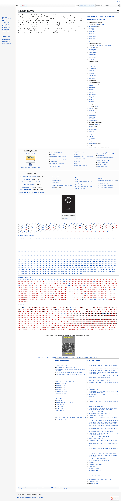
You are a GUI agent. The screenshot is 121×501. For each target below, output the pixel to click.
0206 (95, 291)
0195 (55, 291)
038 (25, 281)
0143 (62, 287)
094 (94, 283)
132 (75, 231)
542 (76, 325)
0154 (102, 287)
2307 (88, 329)
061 (94, 281)
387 (19, 259)
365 (52, 258)
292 (31, 254)
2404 (99, 329)
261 (37, 251)
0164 (41, 289)
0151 (91, 287)
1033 (106, 325)
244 (85, 250)
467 (61, 263)
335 (61, 255)
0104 (26, 285)
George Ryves (92, 147)
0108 (41, 285)
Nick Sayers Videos (78, 152)
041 (34, 281)
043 (40, 281)
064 (103, 281)
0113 (58, 285)
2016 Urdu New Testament (28, 184)
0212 (19, 293)
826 (61, 267)
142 (76, 244)
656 (19, 267)
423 (28, 261)
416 (106, 259)
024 (82, 279)
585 (100, 265)
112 (94, 229)
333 (55, 255)
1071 (94, 267)
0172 (70, 289)
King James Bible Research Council (105, 153)
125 (48, 231)
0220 (48, 293)
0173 (73, 289)
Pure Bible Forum (101, 164)
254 (115, 250)
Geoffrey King (92, 38)
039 (28, 281)
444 (91, 261)
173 (70, 246)
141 (73, 244)
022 (76, 279)
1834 (37, 269)
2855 (37, 273)
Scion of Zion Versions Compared (104, 157)
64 (26, 227)
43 (56, 225)
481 (103, 263)
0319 (110, 299)
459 (37, 263)
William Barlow (92, 108)
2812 (99, 271)
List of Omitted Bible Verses (81, 184)
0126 (105, 285)
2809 (88, 271)
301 (58, 254)
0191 (41, 291)
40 (46, 225)
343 (85, 255)
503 (70, 265)
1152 (101, 267)
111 (90, 229)
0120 (83, 285)
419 (115, 259)
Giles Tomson (92, 92)
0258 (84, 295)
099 (109, 283)
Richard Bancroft (92, 143)
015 (55, 279)
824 (55, 267)
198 (46, 248)
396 (46, 259)
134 (83, 231)
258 (28, 251)
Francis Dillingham (92, 52)
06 (30, 279)
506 (79, 265)
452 (115, 261)
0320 (113, 299)
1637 (59, 327)
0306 (62, 299)
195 (37, 248)
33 (22, 225)
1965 (95, 327)
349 (103, 255)
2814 (106, 271)
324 (28, 255)
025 (85, 279)
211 (85, 248)
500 (61, 265)
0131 (22, 287)
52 (86, 225)
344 (88, 255)
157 (22, 246)
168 (55, 246)
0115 (65, 285)
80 (80, 227)
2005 (106, 327)
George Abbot (92, 89)
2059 (48, 269)
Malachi (100, 63)
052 (67, 281)
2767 (51, 271)
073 (31, 283)
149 (97, 244)
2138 (113, 327)
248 (97, 250)
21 (81, 223)
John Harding (91, 65)
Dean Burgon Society (55, 158)
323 (25, 255)
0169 (59, 289)
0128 (112, 285)
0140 (51, 287)
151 (103, 244)
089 (79, 283)
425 (34, 261)
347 (97, 255)
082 (58, 283)
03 (23, 279)
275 (79, 251)
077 (43, 283)
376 (85, 258)
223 (22, 250)
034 (112, 279)
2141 (26, 329)
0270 (30, 297)
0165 (44, 289)
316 (103, 254)
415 (103, 259)
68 (39, 227)
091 (85, 283)
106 (70, 229)
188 (115, 246)
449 (106, 261)
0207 (99, 291)
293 (34, 254)
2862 (62, 273)
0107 (37, 285)
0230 (84, 293)
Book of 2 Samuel (92, 394)
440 (79, 261)
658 (25, 267)
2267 (80, 329)
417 (109, 259)
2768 (55, 271)
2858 (48, 273)
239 (70, 250)
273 (73, 251)
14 (57, 223)
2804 (70, 271)
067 (112, 281)
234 (55, 250)
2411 (110, 329)
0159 (22, 289)
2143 (33, 329)
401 (61, 259)
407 (79, 259)
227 (34, 250)
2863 (66, 273)
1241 (105, 267)
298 (49, 254)
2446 (91, 269)
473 (79, 263)
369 (64, 258)
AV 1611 (76, 167)
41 (49, 225)
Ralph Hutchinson (92, 115)
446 (97, 261)
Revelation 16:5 (55, 176)
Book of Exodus (92, 368)
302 (61, 254)
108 (78, 229)
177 (82, 246)
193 (31, 248)
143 (79, 244)
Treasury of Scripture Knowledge (57, 159)
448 (103, 261)
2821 (33, 273)
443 (88, 261)
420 (19, 261)
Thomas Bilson (92, 112)
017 (61, 279)
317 (106, 254)
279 (91, 251)
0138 (44, 287)
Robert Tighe (91, 35)
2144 (37, 329)
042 (37, 281)
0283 (77, 297)
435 (64, 261)
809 (100, 325)
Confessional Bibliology (102, 152)
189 (19, 248)
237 (64, 250)
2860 (55, 273)
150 (100, 244)
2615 (22, 271)
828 (67, 267)
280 (94, 251)
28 (104, 223)
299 (52, 254)
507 (82, 265)
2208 (48, 329)
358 (31, 258)
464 (52, 263)
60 (113, 225)
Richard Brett (91, 73)
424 (31, 261)
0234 (95, 293)
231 (46, 250)
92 (19, 229)
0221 (51, 293)
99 (43, 229)
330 (46, 255)
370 (67, 258)
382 (103, 258)
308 (79, 254)
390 (28, 259)
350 (106, 255)
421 (22, 261)
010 (40, 279)
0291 (106, 297)
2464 (99, 269)
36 (32, 225)
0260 (91, 295)
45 (63, 225)
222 (19, 250)
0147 (77, 287)
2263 (66, 329)
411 (91, 259)
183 (100, 246)
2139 (19, 329)
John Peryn (91, 96)
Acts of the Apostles (103, 84)
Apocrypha (97, 124)
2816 (113, 271)
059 (88, 281)
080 (52, 283)
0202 (81, 291)
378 (91, 258)
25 (94, 223)
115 (106, 229)
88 (107, 227)
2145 (41, 329)
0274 (44, 297)
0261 (95, 295)
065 (106, 281)
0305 (59, 299)
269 (61, 251)
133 (79, 231)
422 (25, 261)
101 (51, 229)
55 (96, 225)
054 (73, 281)
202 (58, 248)
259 (31, 251)
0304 (55, 299)
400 (58, 259)
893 (88, 267)
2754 (33, 271)
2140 (22, 329)
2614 (19, 271)
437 (70, 261)
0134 (30, 287)
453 (19, 263)
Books (53, 187)
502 (67, 265)
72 (53, 227)
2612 (110, 269)
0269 (26, 297)
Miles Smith (91, 71)
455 (25, 263)
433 (58, 261)
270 (64, 251)
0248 (48, 295)
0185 (19, 291)
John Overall (91, 28)
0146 (73, 287)
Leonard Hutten (92, 103)
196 (40, 248)
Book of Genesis (92, 363)
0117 (73, 285)
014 (52, 279)
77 (70, 227)
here (66, 218)
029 (97, 279)
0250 (55, 295)
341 (79, 255)
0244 (33, 295)
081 (55, 283)
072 (28, 283)
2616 (26, 271)
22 (84, 223)
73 (56, 227)
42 (53, 225)
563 (88, 325)
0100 (112, 283)
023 (79, 279)
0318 (106, 299)
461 (43, 263)
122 (36, 231)
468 (64, 263)
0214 (26, 293)
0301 (44, 299)
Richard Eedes (92, 91)
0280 (66, 297)
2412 (113, 329)
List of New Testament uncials (25, 277)
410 (88, 259)
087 (73, 283)
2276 (84, 329)
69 (43, 227)
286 (112, 251)
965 (103, 325)
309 (82, 254)
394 (40, 259)
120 (28, 231)
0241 (22, 295)
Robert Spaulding (92, 57)
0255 (73, 295)
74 (59, 227)
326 (34, 255)
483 (109, 263)
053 (70, 281)
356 (25, 258)
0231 (88, 293)
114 (102, 229)
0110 (48, 285)
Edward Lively (92, 47)
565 (91, 265)
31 (114, 223)
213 (91, 248)
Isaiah (96, 63)
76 (66, 227)
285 (109, 251)
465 (55, 263)
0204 (88, 291)
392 (34, 259)
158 (25, 246)
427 (40, 261)
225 (28, 250)
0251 (59, 295)
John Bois (91, 134)
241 (76, 250)
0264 (106, 295)
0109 (44, 285)
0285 (84, 297)
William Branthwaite (93, 127)
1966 (99, 327)
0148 (81, 287)
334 (58, 255)
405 (73, 259)
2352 (95, 329)
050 (61, 281)
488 (25, 265)
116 (110, 229)
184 (103, 246)
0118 (76, 285)
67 (36, 227)
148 (94, 244)
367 (58, 258)
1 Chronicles (98, 45)
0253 (66, 295)
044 (43, 281)
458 (34, 263)
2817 (19, 273)
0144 (66, 287)
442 (85, 261)
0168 (55, 289)
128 (59, 231)
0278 (59, 297)
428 (43, 261)
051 (64, 281)
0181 (102, 289)
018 (64, 279)
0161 (30, 289)
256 (22, 251)
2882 (73, 273)
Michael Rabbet (92, 118)
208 (76, 248)
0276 (51, 297)
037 (22, 281)
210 (82, 248)
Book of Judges (92, 385)
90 (113, 227)
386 (115, 258)
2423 (73, 269)
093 (91, 283)
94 (26, 229)
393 (37, 259)
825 (58, 267)
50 (80, 225)
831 (76, 267)
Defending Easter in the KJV (80, 165)
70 (46, 227)
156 (19, 246)
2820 (30, 273)
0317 (102, 299)
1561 (26, 327)
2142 (30, 329)
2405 (102, 329)
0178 (91, 289)
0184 (113, 289)
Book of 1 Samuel (92, 391)
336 (64, 255)
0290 (102, 297)
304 (67, 254)
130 (67, 231)
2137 (110, 327)
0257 (81, 295)
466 (58, 263)
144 (82, 244)
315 (100, 254)
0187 (26, 291)
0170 (62, 289)
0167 (51, 289)
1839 (91, 327)
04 (25, 279)
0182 (106, 289)
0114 (62, 285)
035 (115, 279)
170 (61, 246)
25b (73, 307)
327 (37, 255)
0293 (113, 297)
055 (76, 281)
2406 (106, 329)
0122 (90, 285)
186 (109, 246)
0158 (19, 289)
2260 (59, 329)
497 (52, 265)
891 (82, 267)
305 (70, 254)
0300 (41, 299)
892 (85, 267)
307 (76, 254)
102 (55, 229)
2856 (41, 273)
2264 (70, 329)
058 (85, 281)
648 (94, 325)
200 (52, 248)
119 (24, 231)
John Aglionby (92, 101)
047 (52, 281)
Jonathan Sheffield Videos (103, 162)
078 (46, 283)
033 (109, 279)
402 (64, 259)
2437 (81, 269)
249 (100, 250)
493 (40, 265)
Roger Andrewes (92, 54)
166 (49, 246)
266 (52, 251)
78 (73, 227)
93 (22, 229)
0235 (99, 293)
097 (103, 283)
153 (109, 244)
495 (46, 265)
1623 (55, 327)
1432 (19, 269)
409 (85, 259)
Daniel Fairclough (92, 75)
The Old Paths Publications (56, 150)
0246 (41, 295)
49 (76, 225)
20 (77, 223)
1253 (108, 267)
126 (52, 231)
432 (55, 261)
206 (70, 248)
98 (39, 229)
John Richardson (92, 49)
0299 (37, 299)
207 (73, 248)
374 (79, 258)
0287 (91, 297)
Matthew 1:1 (77, 177)
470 (70, 263)
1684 (73, 327)
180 (91, 246)
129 (63, 231)
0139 (48, 287)
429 (46, 261)
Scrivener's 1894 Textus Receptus (31, 182)
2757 (44, 271)
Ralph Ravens (92, 97)
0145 (70, 287)
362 (43, 258)
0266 (113, 295)
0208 (102, 291)
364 (49, 258)
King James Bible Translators (56, 163)
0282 (73, 297)
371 (70, 258)
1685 (77, 327)
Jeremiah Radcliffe (93, 129)
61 (117, 225)
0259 (88, 295)
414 (100, 259)
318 (109, 254)
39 (43, 225)
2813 (102, 271)
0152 (95, 287)
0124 (98, 285)
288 (19, 254)
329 (43, 255)
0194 (51, 291)
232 (49, 250)
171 (64, 246)
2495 (106, 269)
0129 (116, 285)
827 (64, 267)
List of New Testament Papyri (25, 221)
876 (79, 267)
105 (66, 229)
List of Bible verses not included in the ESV (84, 186)
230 (43, 250)
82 (86, 227)
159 (28, 246)
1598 (33, 327)
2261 (62, 329)
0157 (113, 287)
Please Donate (30, 153)
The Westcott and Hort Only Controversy (84, 181)
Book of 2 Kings (92, 401)
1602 (41, 327)
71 (49, 227)
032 (106, 279)
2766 (48, 271)
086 (70, 283)
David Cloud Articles (101, 166)
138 (99, 231)
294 (37, 254)
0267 (19, 297)
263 (43, 251)
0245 (37, 295)
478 (94, 263)
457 (31, 263)
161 (34, 246)
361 (40, 258)
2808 (84, 271)
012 (46, 279)
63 (22, 227)
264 (46, 251)
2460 (95, 269)
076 (40, 283)
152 (106, 244)
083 (61, 283)
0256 (77, 295)
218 (106, 248)
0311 (81, 299)
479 (97, 263)
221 (115, 248)
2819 (26, 273)
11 (47, 223)
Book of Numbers (92, 375)
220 (112, 248)
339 (73, 255)
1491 (19, 327)
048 (55, 281)
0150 (88, 287)
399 (55, 259)
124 (44, 231)
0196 (59, 291)
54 (93, 225)
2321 (91, 329)
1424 (116, 267)
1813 (33, 269)
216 (100, 248)
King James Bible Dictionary (56, 165)
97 (36, 229)
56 (100, 225)
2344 (70, 269)
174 (73, 246)
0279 (62, 297)
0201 (77, 291)
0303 (51, 299)
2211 (55, 329)
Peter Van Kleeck (54, 166)
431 (52, 261)
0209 (106, 291)
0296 (26, 299)
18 (71, 223)
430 (49, 261)
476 (88, 263)
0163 (37, 289)
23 (87, 223)
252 (109, 250)
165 (46, 246)
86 (100, 227)
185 (106, 246)
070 (22, 283)
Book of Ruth (91, 389)
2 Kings (102, 24)
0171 (66, 289)
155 (115, 244)
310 (85, 254)
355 (22, 258)
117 (114, 229)
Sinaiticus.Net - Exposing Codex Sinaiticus (83, 156)
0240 (19, 295)
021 (73, 279)
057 (82, 281)
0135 (33, 287)
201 (55, 248)
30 (111, 223)
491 (34, 265)
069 (19, 283)
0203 (84, 291)
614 (103, 265)
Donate (27, 161)
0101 (116, 283)
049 (58, 281)
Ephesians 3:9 (101, 178)
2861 (59, 273)
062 (97, 281)
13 (54, 223)
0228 (77, 293)
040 (31, 281)
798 (49, 267)
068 (115, 281)
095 (97, 283)
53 (90, 225)
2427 (77, 269)
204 (64, 248)
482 (106, 263)
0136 (37, 287)
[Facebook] (30, 164)
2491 (102, 269)
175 (76, 246)
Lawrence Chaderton (93, 50)
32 (19, 225)
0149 (84, 287)
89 (110, 227)
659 (28, 267)
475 (85, 263)
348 (100, 255)
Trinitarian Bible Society (79, 158)
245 (88, 250)
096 (100, 283)
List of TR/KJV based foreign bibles (105, 183)
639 (106, 265)
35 (29, 225)
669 (37, 267)
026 (88, 279)
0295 (22, 299)
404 (70, 259)
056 (79, 281)
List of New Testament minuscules (105, 185)
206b (77, 317)
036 (19, 281)
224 (25, 250)
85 (96, 227)
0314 (91, 299)
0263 (102, 295)
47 (70, 225)
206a (73, 317)
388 (22, 259)
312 (91, 254)
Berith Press (76, 151)
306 (73, 254)
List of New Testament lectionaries (105, 187)
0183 (110, 289)
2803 (66, 271)
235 (58, 250)
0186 (22, 291)
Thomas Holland (92, 68)
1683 (70, 327)
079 (49, 283)
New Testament (33, 176)
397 (49, 259)
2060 (51, 269)
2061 (55, 269)
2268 (66, 269)
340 (76, 255)
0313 (88, 299)
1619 (51, 327)
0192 (44, 291)
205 (67, 248)
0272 (37, 297)
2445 (88, 269)
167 (52, 246)
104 (63, 229)
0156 (110, 287)
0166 (48, 289)
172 (67, 246)
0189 (33, 291)
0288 (95, 297)
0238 (110, 293)
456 (28, 263)
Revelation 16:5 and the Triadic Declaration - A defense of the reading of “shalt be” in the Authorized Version (68, 357)
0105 (30, 285)
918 (91, 267)
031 (103, 279)
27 (101, 223)
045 (46, 281)
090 (82, 283)
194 (34, 248)
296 (43, 254)
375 (82, 258)
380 (97, 258)
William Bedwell (92, 41)
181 (94, 246)
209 (79, 248)
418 (112, 259)
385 (112, 258)
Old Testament (24, 176)
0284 (81, 297)
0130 (19, 287)
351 (109, 255)
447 (100, 261)
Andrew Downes (92, 133)
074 (34, 283)
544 (88, 265)
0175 (81, 289)
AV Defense (76, 161)
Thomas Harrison (92, 56)
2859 (51, 273)
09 (37, 279)
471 (73, 263)
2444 (84, 269)
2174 (62, 269)
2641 (30, 271)
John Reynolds (92, 66)
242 (79, 250)
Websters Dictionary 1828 (79, 159)
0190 (37, 291)
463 (49, 263)
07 (32, 279)
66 (32, 227)
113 (98, 229)
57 (103, 225)
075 (37, 283)
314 (97, 254)
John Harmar (91, 99)
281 (97, 251)
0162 (33, 289)
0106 (33, 285)
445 (94, 261)
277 (85, 251)
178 (85, 246)
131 (71, 231)
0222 (55, 293)
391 (31, 259)
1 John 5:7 (54, 178)
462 (46, 263)
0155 (106, 287)
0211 (113, 291)
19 (74, 223)
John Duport (91, 126)
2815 (110, 271)
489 (28, 265)
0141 (55, 287)
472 (76, 263)
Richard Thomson (92, 40)
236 (61, 250)
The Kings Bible (53, 161)
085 (67, 283)
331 (49, 255)
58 (107, 225)
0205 (91, 291)
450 (109, 261)
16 (64, 223)
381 (100, 258)
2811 (95, 271)
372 (73, 258)
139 (103, 231)
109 (82, 229)
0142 (59, 287)
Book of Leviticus (92, 372)
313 (94, 254)
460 (40, 263)
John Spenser (92, 110)
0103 (22, 285)
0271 (33, 297)
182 (97, 246)
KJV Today (52, 154)
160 (31, 246)
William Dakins (92, 117)
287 (115, 251)
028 (94, 279)
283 (103, 251)
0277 (55, 297)
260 (34, 251)
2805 (73, 271)
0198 (66, 291)
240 (73, 250)
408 (82, 259)
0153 (99, 287)
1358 (110, 325)
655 (115, 265)
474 (82, 263)
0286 (88, 297)
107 (74, 229)
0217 (37, 293)
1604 (44, 327)
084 (64, 283)
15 (61, 223)
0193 (48, 291)
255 (19, 251)
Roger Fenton (92, 113)
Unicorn (76, 179)
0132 (26, 287)
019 (67, 279)
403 (67, 259)
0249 (51, 295)
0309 (73, 299)
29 (108, 223)
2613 (113, 269)
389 (25, 259)
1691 (84, 327)
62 (19, 227)
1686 (81, 327)
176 (79, 246)
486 (19, 265)
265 (49, 251)
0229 (81, 293)
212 (88, 248)
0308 (70, 299)
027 (91, 279)
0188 (30, 291)
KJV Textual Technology (102, 160)
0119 (80, 285)
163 (40, 246)
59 (110, 225)
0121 (87, 285)
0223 (59, 293)
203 (61, 248)
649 (97, 325)
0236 (102, 293)
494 (43, 265)
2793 (59, 271)
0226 (70, 293)
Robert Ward (91, 136)
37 (36, 225)
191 (25, 248)
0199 (70, 291)
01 (18, 279)
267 (55, 251)
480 (100, 263)
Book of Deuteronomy (93, 379)
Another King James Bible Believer (57, 156)
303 (64, 254)
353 (115, 255)
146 (88, 244)
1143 (98, 267)
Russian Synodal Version (28, 187)
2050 (41, 269)
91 (117, 227)
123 (40, 231)
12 (50, 223)
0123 (94, 285)
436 (67, 261)
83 (90, 227)
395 (43, 259)
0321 (19, 301)
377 (88, 258)
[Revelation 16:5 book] (68, 346)
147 (91, 244)
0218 (41, 293)
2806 (77, 271)
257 (25, 251)
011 (43, 279)
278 (88, 251)
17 (67, 223)
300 (55, 254)
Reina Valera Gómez (25, 189)
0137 (41, 287)
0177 (88, 289)
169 (58, 246)
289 (22, 254)
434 (61, 261)
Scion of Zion (100, 155)
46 (66, 225)
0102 (19, 285)
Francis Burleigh (92, 36)
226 (31, 250)
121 (32, 231)
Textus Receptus (55, 182)
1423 (112, 267)
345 (91, 255)
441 (82, 261)
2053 (44, 269)
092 (88, 283)
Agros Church (55, 189)
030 (100, 279)
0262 (99, 295)
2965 (81, 273)
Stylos (75, 163)
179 (88, 246)
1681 (62, 327)
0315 (95, 299)
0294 (19, 299)
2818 (22, 273)
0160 (26, 289)
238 (67, 250)
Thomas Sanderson (93, 120)
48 (73, 225)
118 (20, 231)
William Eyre (91, 139)
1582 (22, 269)
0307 (66, 299)
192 (28, 248)
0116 (69, 285)
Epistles (96, 106)
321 (19, 255)
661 (34, 267)
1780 (30, 269)
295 (40, 254)
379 (94, 258)
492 (37, 265)
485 (115, 263)
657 (22, 267)
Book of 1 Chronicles (93, 404)
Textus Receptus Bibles (55, 152)
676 (40, 267)
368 (61, 258)
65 (29, 227)
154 (112, 244)
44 (59, 225)
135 (87, 231)
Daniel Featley (92, 78)
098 (106, 283)
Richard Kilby (91, 70)
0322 (22, 301)
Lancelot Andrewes (93, 26)
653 (109, 265)
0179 (95, 289)
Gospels (96, 84)
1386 (113, 325)
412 (94, 259)
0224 (62, 293)
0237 (106, 293)
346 (94, 255)
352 (112, 255)
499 (58, 265)
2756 (41, 271)
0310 (77, 299)
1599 (37, 327)
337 (67, 255)
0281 (70, 297)
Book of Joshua (92, 382)
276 (82, 251)
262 (40, 251)
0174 (77, 289)
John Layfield (91, 33)
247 (94, 250)
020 (70, 279)
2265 (73, 329)
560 (79, 325)
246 (91, 250)
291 (28, 254)
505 (76, 265)
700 (46, 267)
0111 (51, 285)
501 (64, 265)
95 (29, 229)
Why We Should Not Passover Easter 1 (106, 180)
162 (37, 246)
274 (76, 251)
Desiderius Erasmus (56, 180)
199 (49, 248)
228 (37, 250)
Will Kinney (100, 182)
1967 (102, 327)
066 (109, 281)
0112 (55, 285)
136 (91, 231)
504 (73, 265)
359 (34, 258)
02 (20, 279)
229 (40, 250)
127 (56, 231)
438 (73, 261)
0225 (66, 293)
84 (93, 227)
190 (22, 248)
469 (67, 263)
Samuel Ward (91, 131)
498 (55, 265)
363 (46, 258)
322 (22, 255)
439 (76, 261)
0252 (62, 295)
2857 (44, 273)
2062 (59, 269)
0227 (73, 293)
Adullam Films (100, 159)
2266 (77, 329)
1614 (48, 327)
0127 (109, 285)
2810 (91, 271)
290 (25, 254)
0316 (99, 299)
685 (43, 267)
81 (83, 227)
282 (100, 251)
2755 (37, 271)
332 (52, 255)
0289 (99, 297)
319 (112, 254)
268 (58, 251)
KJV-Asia (76, 154)
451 (112, 261)
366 (55, 258)
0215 (30, 293)
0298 (33, 299)
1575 (30, 327)
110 (86, 229)
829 (70, 267)
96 (32, 229)
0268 (22, 297)
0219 (44, 293)
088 (76, 283)
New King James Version (80, 183)
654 (112, 265)
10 (44, 223)
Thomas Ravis (92, 87)
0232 (91, 293)
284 (106, 251)
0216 (33, 293)
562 (85, 325)
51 (83, 225)
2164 (44, 329)
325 (31, 255)
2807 (81, 271)
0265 (110, 295)
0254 (70, 295)
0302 (48, 299)
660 (31, 267)
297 (46, 254)
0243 (30, 295)
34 (26, 225)
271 (67, 251)
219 (109, 248)
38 (39, 225)
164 (43, 246)
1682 (66, 327)
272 (70, 251)
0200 (73, 291)
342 (82, 255)
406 (76, 259)
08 (35, 279)
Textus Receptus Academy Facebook (30, 167)
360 (37, 258)
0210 (110, 291)
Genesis (97, 24)
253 (112, 250)
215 (97, 248)
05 (28, 279)
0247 (44, 295)
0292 (110, 297)
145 (85, 244)
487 (22, 265)
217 (103, 248)
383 (106, 258)
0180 (99, 289)
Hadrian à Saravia (92, 29)
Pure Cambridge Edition (80, 188)
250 (103, 250)
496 (49, 265)
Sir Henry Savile (92, 94)
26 (98, 223)
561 (82, 325)
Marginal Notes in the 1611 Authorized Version (31, 192)
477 (91, 263)
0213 (22, 293)
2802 (62, 271)
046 (49, 281)
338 (70, 255)
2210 (51, 329)
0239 (113, 293)
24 (91, 223)
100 (47, 229)
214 (94, 248)
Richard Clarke (92, 31)
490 (31, 265)
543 (85, 265)
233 (52, 250)
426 (37, 261)
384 (109, 258)
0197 (62, 291)
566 (94, 265)
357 (28, 258)
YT (59, 166)
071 (25, 283)
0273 (41, 297)
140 (107, 231)
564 (91, 325)
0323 (26, 301)
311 (88, 254)
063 (100, 281)
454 (22, 263)
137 (95, 231)
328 (40, 255)
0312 (84, 299)
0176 (84, 289)
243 (82, 250)
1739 (26, 269)
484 (112, 263)
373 (76, 258)
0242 (26, 295)
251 (106, 250)
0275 (48, 297)
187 (112, 246)
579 (97, 265)
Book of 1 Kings (92, 398)
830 (73, 267)
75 (63, 227)
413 (97, 259)
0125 (101, 285)
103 (59, 229)
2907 (77, 273)
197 (43, 248)
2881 (70, 273)
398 (52, 259)
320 (115, 254)
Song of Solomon (107, 45)
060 (91, 281)
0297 (30, 299)
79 (76, 227)
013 (49, 279)
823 (52, 267)
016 (58, 279)
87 (103, 227)
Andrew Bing (91, 59)
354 (19, 258)
